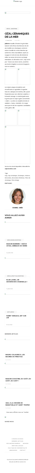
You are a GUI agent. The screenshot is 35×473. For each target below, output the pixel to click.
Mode (12, 240)
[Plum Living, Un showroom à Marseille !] (17, 266)
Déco (8, 28)
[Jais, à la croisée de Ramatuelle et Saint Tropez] (17, 393)
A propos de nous (17, 438)
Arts (9, 312)
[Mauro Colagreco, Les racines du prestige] (17, 345)
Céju (6, 175)
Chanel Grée (9, 40)
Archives (26, 443)
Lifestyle (14, 276)
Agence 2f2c (22, 461)
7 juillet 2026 (9, 288)
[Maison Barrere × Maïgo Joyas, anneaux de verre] (17, 230)
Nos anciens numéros (13, 443)
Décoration (8, 178)
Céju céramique (12, 175)
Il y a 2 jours (8, 359)
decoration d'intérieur (18, 178)
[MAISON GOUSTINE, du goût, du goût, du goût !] (17, 369)
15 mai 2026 (9, 324)
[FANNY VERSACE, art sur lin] (17, 302)
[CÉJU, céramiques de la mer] (17, 196)
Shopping (14, 28)
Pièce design (15, 180)
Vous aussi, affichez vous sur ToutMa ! (17, 412)
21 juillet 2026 (9, 252)
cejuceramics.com (10, 168)
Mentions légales (17, 445)
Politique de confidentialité (17, 448)
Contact (23, 450)
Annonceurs (13, 450)
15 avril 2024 (17, 40)
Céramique (21, 175)
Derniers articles (17, 441)
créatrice (27, 175)
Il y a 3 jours (8, 383)
